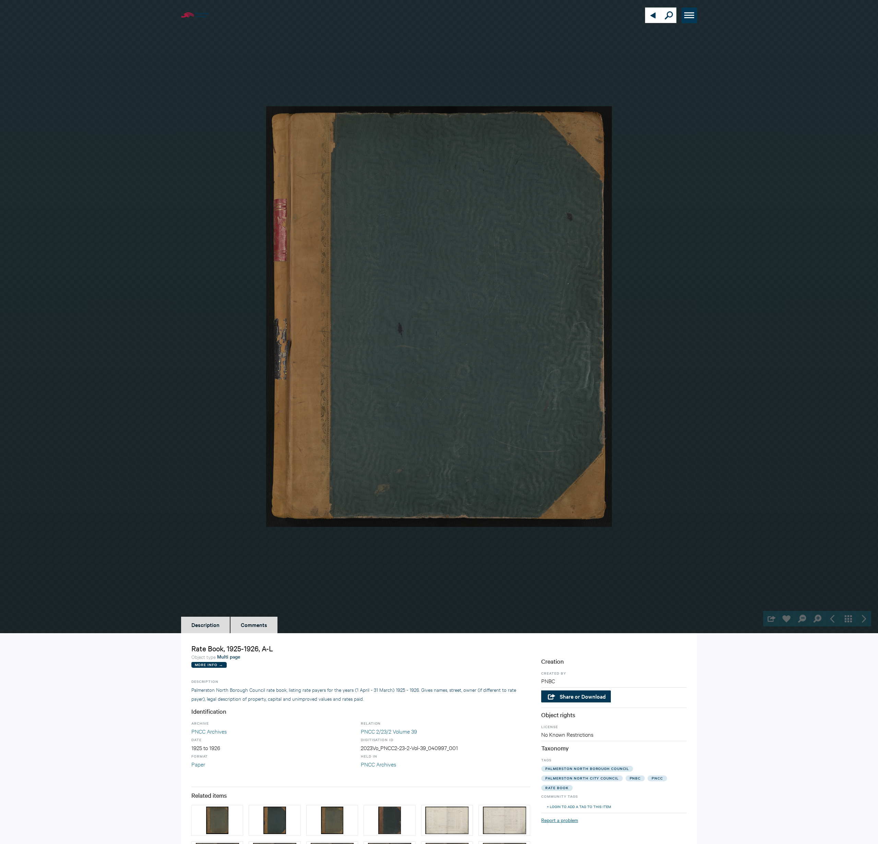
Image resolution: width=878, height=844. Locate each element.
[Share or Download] (771, 618)
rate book (556, 787)
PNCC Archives (209, 731)
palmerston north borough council (587, 768)
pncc (657, 778)
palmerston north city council (581, 778)
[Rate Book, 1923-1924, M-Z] (217, 820)
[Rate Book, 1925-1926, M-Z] (274, 820)
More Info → (209, 664)
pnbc (635, 778)
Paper (198, 764)
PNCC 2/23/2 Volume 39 (389, 731)
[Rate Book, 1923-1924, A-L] (332, 820)
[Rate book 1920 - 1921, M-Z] (389, 820)
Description (205, 624)
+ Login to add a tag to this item (579, 806)
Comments (254, 624)
